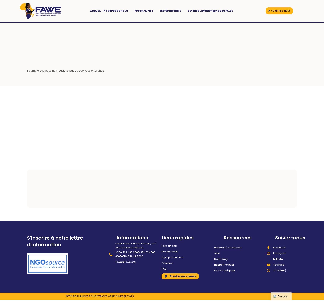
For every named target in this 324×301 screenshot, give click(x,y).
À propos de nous (116, 11)
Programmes (143, 11)
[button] (279, 10)
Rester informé (170, 11)
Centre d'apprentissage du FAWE (210, 11)
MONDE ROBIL (249, 296)
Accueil (95, 11)
